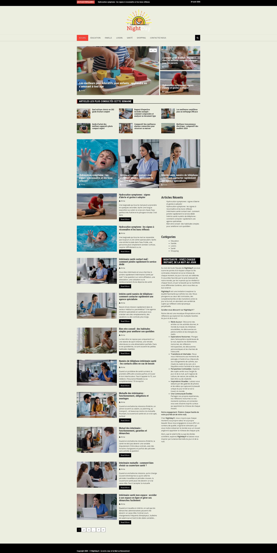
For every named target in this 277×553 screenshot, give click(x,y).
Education (95, 38)
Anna (83, 90)
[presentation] (151, 50)
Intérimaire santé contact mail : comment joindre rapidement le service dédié (126, 2)
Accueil (82, 38)
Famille (108, 38)
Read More (125, 219)
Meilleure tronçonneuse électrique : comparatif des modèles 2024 (187, 126)
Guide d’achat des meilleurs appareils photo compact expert (102, 126)
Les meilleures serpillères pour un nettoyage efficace (187, 110)
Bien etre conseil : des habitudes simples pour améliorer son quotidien (136, 330)
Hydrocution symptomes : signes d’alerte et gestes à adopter (177, 86)
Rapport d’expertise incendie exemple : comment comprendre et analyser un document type (118, 84)
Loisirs (119, 38)
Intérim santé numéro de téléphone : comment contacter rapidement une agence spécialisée (138, 178)
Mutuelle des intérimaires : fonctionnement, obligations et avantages (134, 396)
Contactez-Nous (158, 38)
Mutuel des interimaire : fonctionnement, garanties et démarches (133, 431)
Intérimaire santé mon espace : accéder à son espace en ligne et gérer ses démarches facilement (138, 498)
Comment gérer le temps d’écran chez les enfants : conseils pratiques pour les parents (179, 60)
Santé (130, 38)
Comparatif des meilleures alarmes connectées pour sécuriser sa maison (145, 126)
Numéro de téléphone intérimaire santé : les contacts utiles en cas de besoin (137, 362)
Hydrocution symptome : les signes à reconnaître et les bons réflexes (136, 228)
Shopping (141, 38)
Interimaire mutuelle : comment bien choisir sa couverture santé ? (136, 464)
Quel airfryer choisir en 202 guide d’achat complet (103, 110)
